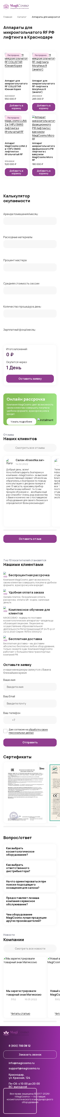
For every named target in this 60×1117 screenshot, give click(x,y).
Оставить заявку (30, 378)
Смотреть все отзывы (30, 448)
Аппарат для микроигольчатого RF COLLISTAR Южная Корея (16, 85)
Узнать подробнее (21, 421)
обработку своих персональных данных (28, 731)
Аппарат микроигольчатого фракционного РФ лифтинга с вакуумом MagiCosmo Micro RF (43, 151)
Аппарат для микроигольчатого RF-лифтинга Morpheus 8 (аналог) (43, 86)
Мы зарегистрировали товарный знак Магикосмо (23, 992)
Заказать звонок (30, 1054)
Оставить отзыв (30, 539)
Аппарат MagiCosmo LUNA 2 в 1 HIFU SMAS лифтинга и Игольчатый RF (16, 149)
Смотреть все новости (30, 948)
